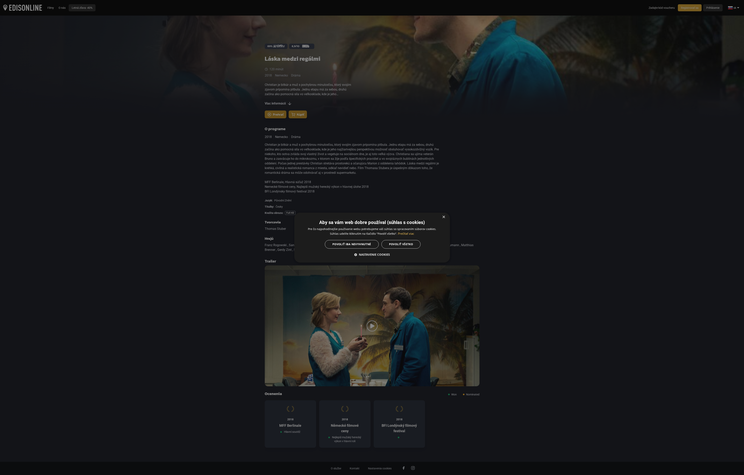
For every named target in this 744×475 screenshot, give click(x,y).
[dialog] (372, 237)
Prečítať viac (406, 233)
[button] (372, 254)
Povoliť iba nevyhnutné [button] (351, 244)
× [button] (443, 217)
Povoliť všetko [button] (401, 244)
